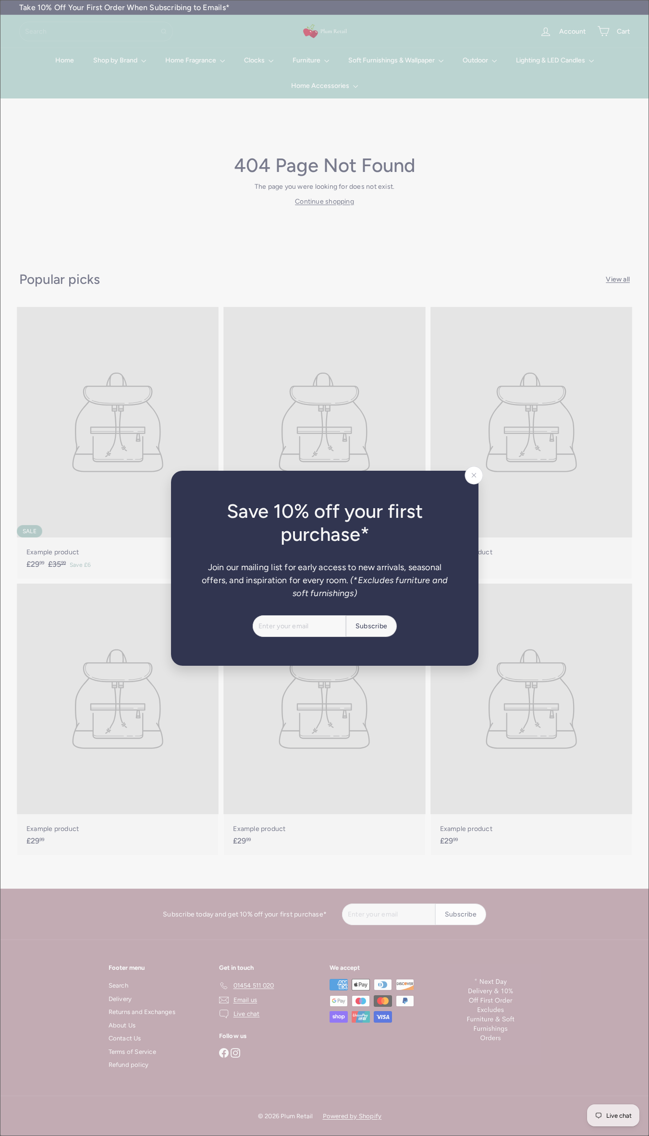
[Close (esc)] (474, 475)
